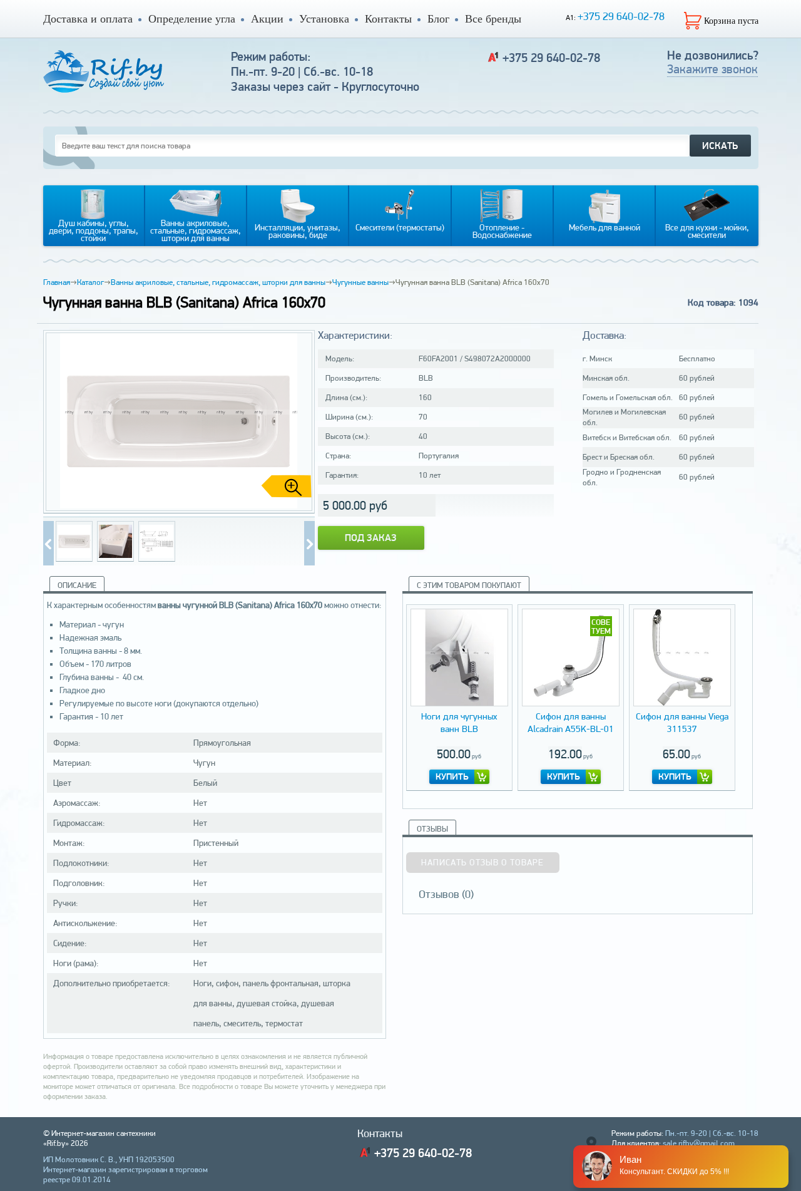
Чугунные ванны (360, 282)
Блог (438, 19)
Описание (77, 585)
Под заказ (371, 538)
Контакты (388, 19)
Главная (56, 282)
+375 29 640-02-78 (621, 16)
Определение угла (191, 19)
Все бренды (493, 19)
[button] (300, 422)
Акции (267, 19)
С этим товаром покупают (469, 585)
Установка (324, 19)
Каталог (90, 282)
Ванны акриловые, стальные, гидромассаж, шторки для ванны (218, 282)
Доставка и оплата (88, 19)
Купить (452, 776)
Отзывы (432, 828)
